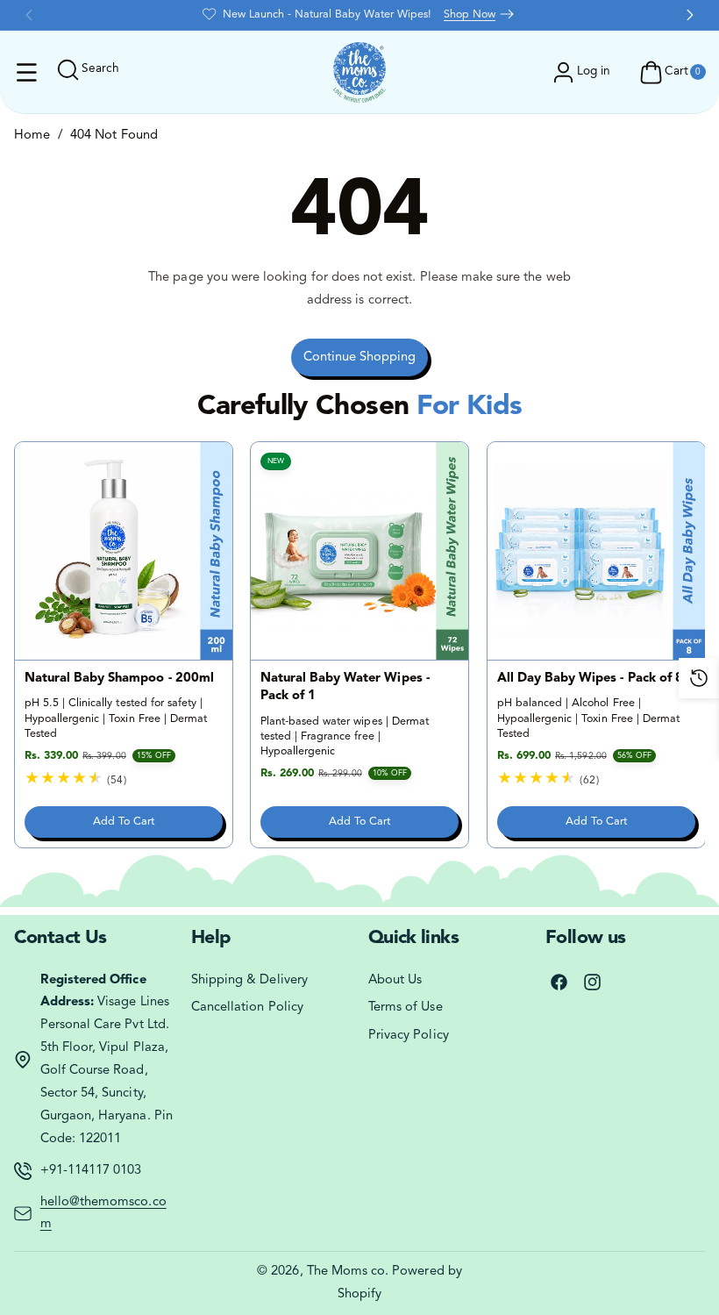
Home (32, 135)
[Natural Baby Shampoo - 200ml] (123, 551)
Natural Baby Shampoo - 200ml (118, 678)
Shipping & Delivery (249, 980)
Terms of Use (405, 1007)
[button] (27, 73)
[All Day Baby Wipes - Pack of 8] (596, 551)
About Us (395, 980)
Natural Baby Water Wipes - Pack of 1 (345, 687)
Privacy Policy (408, 1035)
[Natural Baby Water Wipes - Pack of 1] (359, 551)
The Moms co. (348, 1271)
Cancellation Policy (247, 1007)
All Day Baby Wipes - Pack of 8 (590, 678)
